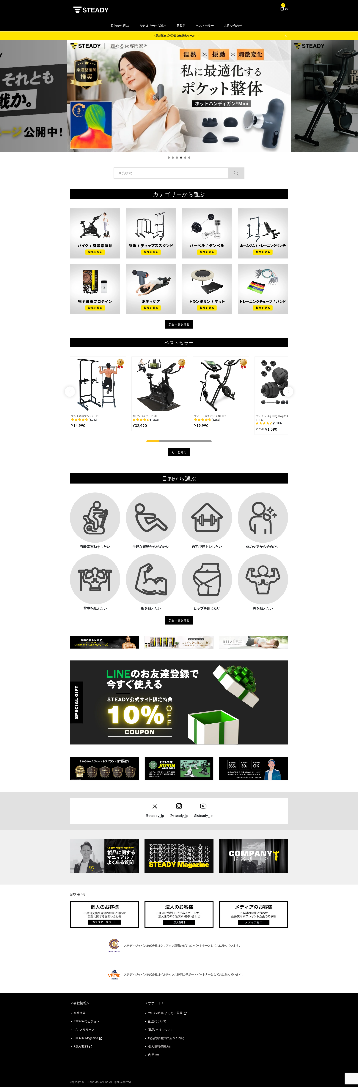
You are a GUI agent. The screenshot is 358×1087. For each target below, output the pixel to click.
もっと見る (179, 452)
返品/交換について (160, 1029)
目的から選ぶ (120, 25)
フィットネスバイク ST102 (210, 416)
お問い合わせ (233, 25)
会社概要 (80, 1013)
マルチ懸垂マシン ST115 (85, 416)
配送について (157, 1021)
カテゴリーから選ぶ (152, 25)
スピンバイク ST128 (145, 416)
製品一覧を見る (179, 324)
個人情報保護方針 (160, 1046)
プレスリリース (84, 1029)
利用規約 (154, 1055)
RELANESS (81, 1046)
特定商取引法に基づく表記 (166, 1038)
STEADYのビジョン (86, 1021)
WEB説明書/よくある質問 (165, 1013)
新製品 (181, 25)
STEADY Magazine (86, 1038)
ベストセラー (205, 25)
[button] (84, 419)
